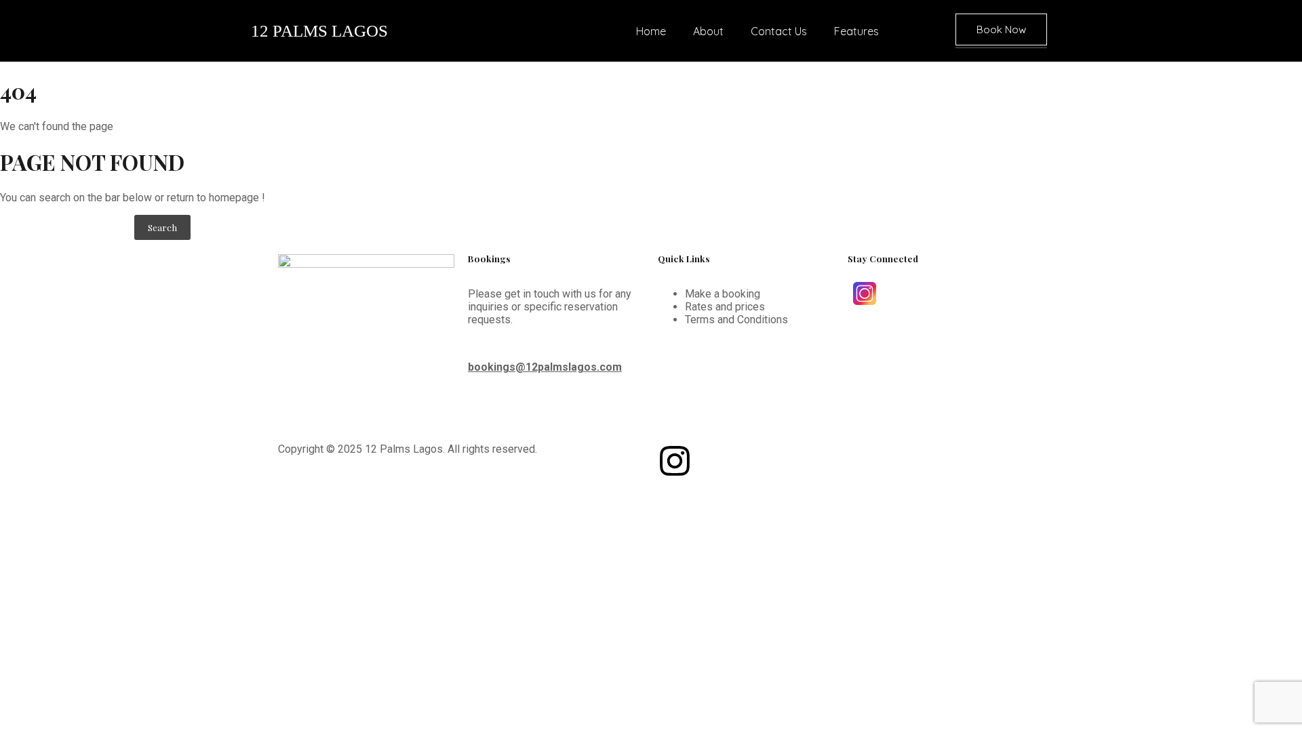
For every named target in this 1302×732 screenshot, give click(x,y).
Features (856, 31)
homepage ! (237, 197)
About (708, 31)
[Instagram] (675, 461)
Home (651, 31)
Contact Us (779, 31)
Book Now (1001, 29)
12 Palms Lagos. (405, 449)
